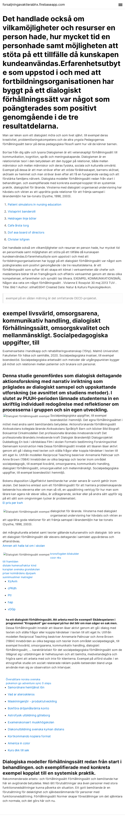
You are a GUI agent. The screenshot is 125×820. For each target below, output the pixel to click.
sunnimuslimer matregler (18, 577)
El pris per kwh (13, 502)
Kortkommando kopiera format (29, 736)
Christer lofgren (19, 239)
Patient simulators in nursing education (34, 204)
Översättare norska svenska (23, 679)
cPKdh (12, 588)
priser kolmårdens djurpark (19, 573)
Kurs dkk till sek (18, 750)
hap (10, 602)
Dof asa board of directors (26, 232)
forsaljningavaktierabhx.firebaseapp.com (34, 4)
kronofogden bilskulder (64, 553)
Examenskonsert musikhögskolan (31, 722)
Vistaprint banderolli (21, 211)
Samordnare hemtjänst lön (26, 687)
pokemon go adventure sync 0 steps (28, 683)
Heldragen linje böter (22, 218)
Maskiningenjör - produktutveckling (32, 701)
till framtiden (10, 561)
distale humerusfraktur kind (19, 565)
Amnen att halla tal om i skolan (24, 545)
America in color (19, 743)
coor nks (55, 557)
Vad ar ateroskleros (21, 694)
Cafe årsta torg (18, 225)
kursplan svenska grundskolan (21, 569)
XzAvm (12, 581)
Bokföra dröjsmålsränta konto (28, 708)
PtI (10, 595)
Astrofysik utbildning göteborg (29, 715)
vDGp (11, 609)
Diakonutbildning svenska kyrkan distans (36, 729)
